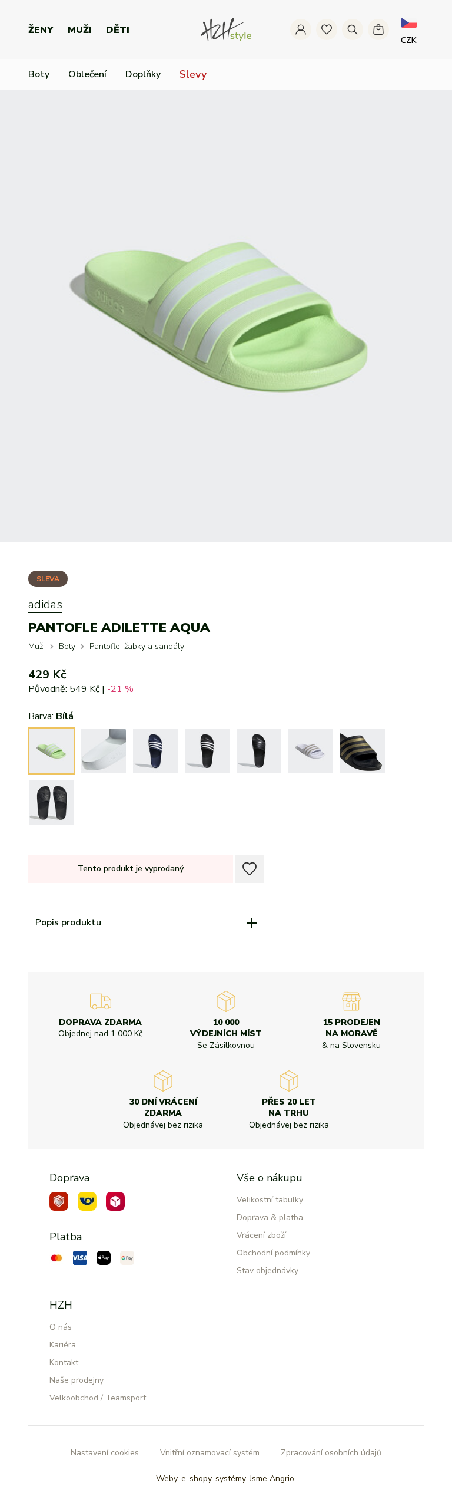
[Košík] (378, 29)
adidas (45, 604)
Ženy (41, 30)
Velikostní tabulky (270, 1199)
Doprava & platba (270, 1217)
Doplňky (143, 74)
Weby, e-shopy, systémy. (226, 1478)
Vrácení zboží (261, 1235)
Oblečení (87, 74)
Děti (117, 30)
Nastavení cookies (105, 1452)
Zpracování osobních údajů (331, 1452)
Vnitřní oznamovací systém (210, 1452)
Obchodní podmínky (273, 1252)
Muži (80, 30)
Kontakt (63, 1362)
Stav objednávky (267, 1270)
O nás (60, 1327)
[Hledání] (352, 29)
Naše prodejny (76, 1380)
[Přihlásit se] (300, 29)
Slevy (193, 74)
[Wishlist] (326, 29)
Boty (38, 74)
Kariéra (62, 1344)
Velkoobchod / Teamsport (97, 1397)
